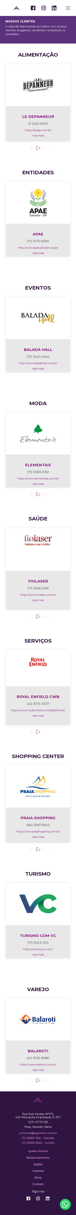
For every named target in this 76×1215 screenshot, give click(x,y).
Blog (38, 1177)
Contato (38, 1184)
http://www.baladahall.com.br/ (38, 363)
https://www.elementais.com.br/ (38, 478)
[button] (32, 147)
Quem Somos (38, 1151)
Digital (38, 1164)
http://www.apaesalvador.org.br (38, 247)
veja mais (38, 135)
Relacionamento (38, 1157)
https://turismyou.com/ (38, 949)
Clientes (38, 1171)
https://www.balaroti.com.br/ (38, 1064)
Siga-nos (38, 1191)
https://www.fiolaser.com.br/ (38, 595)
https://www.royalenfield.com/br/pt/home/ (38, 710)
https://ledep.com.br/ (38, 130)
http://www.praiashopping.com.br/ (38, 831)
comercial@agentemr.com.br (38, 1133)
